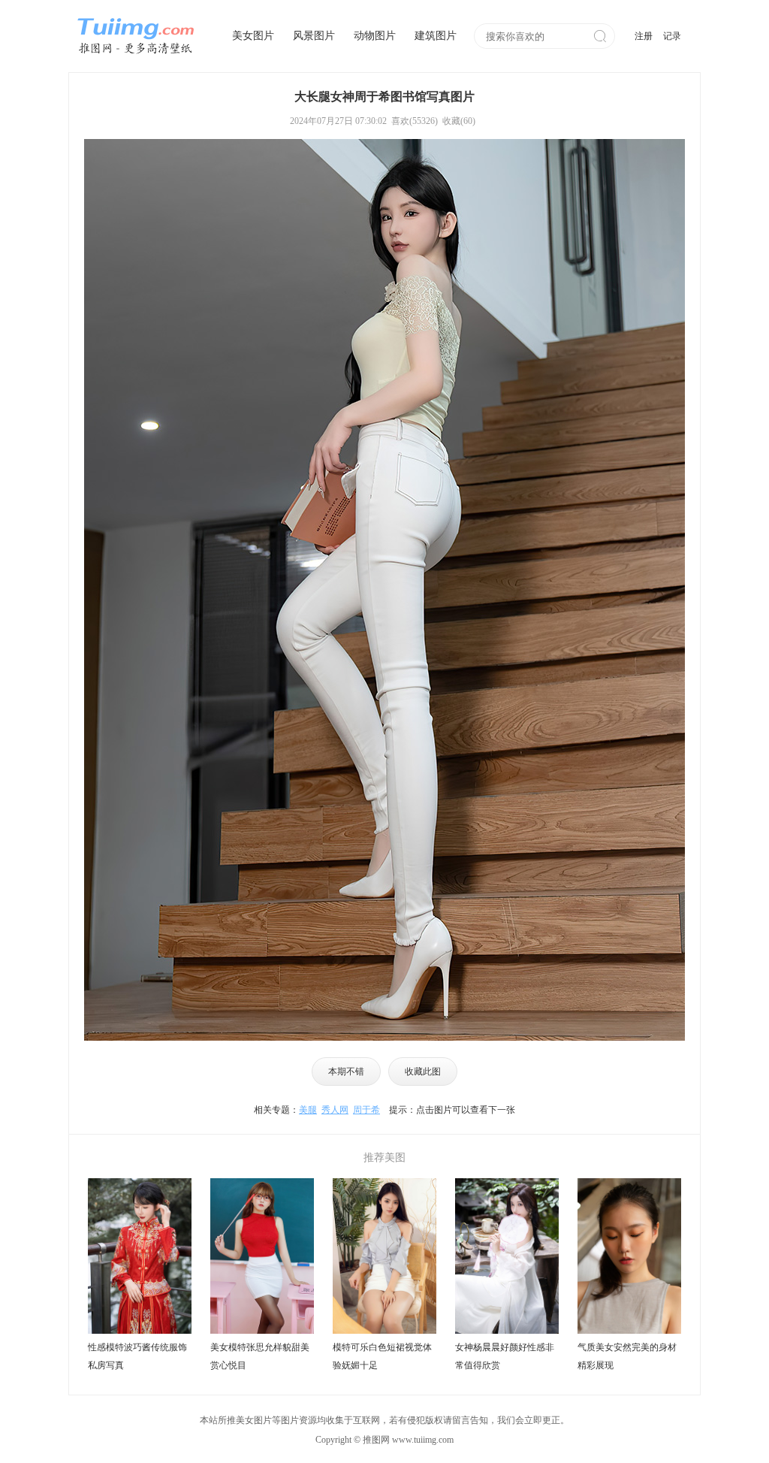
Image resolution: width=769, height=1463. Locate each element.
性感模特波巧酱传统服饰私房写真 (137, 1356)
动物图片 (375, 35)
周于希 (366, 1110)
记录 (672, 36)
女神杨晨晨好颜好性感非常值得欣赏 (504, 1356)
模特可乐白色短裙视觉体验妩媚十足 (382, 1356)
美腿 (308, 1110)
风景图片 (314, 35)
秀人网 (334, 1110)
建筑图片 (436, 35)
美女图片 (253, 35)
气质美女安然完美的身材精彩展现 (627, 1356)
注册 (644, 36)
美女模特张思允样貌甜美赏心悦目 (259, 1356)
